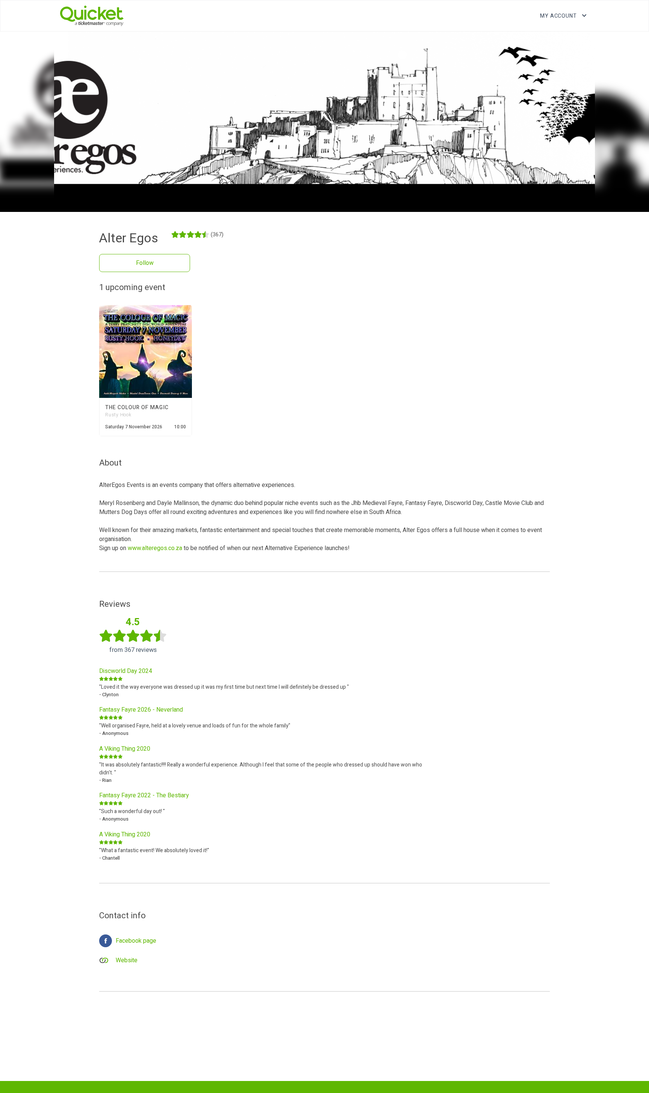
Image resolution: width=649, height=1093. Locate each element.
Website (126, 960)
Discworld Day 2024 (125, 671)
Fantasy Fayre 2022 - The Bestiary (144, 795)
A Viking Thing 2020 (124, 748)
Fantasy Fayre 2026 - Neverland (141, 709)
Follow (145, 263)
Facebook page (136, 940)
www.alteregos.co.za (155, 548)
